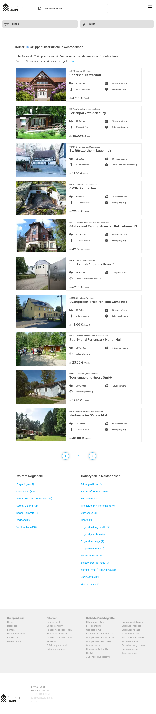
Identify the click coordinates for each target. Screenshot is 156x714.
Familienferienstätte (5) (94, 491)
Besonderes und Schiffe (99, 633)
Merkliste (12, 626)
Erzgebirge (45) (25, 484)
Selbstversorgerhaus (133, 645)
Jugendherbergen (132, 626)
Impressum (13, 637)
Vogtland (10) (23, 520)
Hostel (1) (86, 520)
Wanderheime (93, 630)
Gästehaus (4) (89, 512)
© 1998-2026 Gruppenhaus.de (42, 694)
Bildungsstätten (95, 622)
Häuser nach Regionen (59, 630)
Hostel (89, 653)
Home (10, 622)
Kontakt (11, 630)
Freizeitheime (94, 626)
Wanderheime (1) (90, 584)
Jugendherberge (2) (92, 541)
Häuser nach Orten (57, 633)
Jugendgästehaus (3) (93, 534)
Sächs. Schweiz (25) (27, 512)
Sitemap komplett (57, 649)
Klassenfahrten (130, 633)
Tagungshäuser (130, 653)
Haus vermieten (16, 633)
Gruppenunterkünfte (97, 649)
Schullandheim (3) (91, 555)
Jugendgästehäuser (133, 622)
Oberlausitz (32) (25, 491)
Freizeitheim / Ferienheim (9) (98, 505)
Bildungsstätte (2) (91, 484)
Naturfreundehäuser (133, 637)
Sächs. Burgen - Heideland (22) (34, 498)
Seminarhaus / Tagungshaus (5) (99, 569)
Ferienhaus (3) (89, 498)
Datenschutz (14, 641)
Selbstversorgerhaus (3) (95, 562)
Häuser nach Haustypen (60, 637)
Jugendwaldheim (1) (92, 548)
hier (73, 61)
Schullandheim (130, 641)
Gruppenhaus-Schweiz (98, 641)
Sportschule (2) (90, 577)
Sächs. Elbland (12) (27, 505)
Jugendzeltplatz (131, 630)
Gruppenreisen (94, 645)
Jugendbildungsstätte (98, 657)
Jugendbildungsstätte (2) (95, 527)
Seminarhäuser (130, 649)
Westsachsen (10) (26, 527)
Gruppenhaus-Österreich (100, 637)
